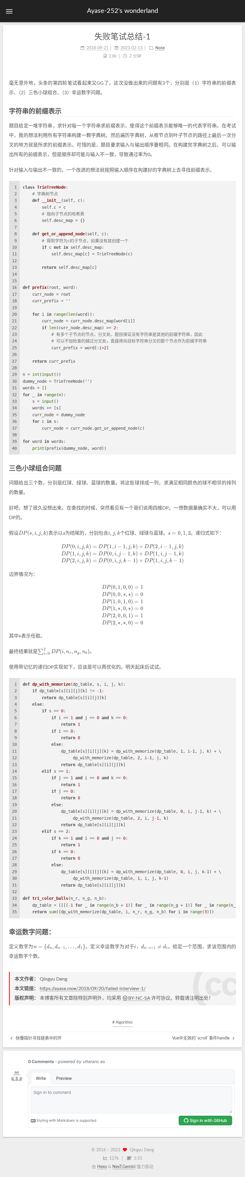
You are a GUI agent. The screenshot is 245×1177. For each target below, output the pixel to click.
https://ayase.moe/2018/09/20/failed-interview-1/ (93, 988)
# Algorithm (122, 1022)
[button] (9, 11)
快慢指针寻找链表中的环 (38, 1038)
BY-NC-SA (139, 998)
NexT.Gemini (123, 1167)
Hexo (102, 1167)
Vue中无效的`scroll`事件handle (201, 1038)
